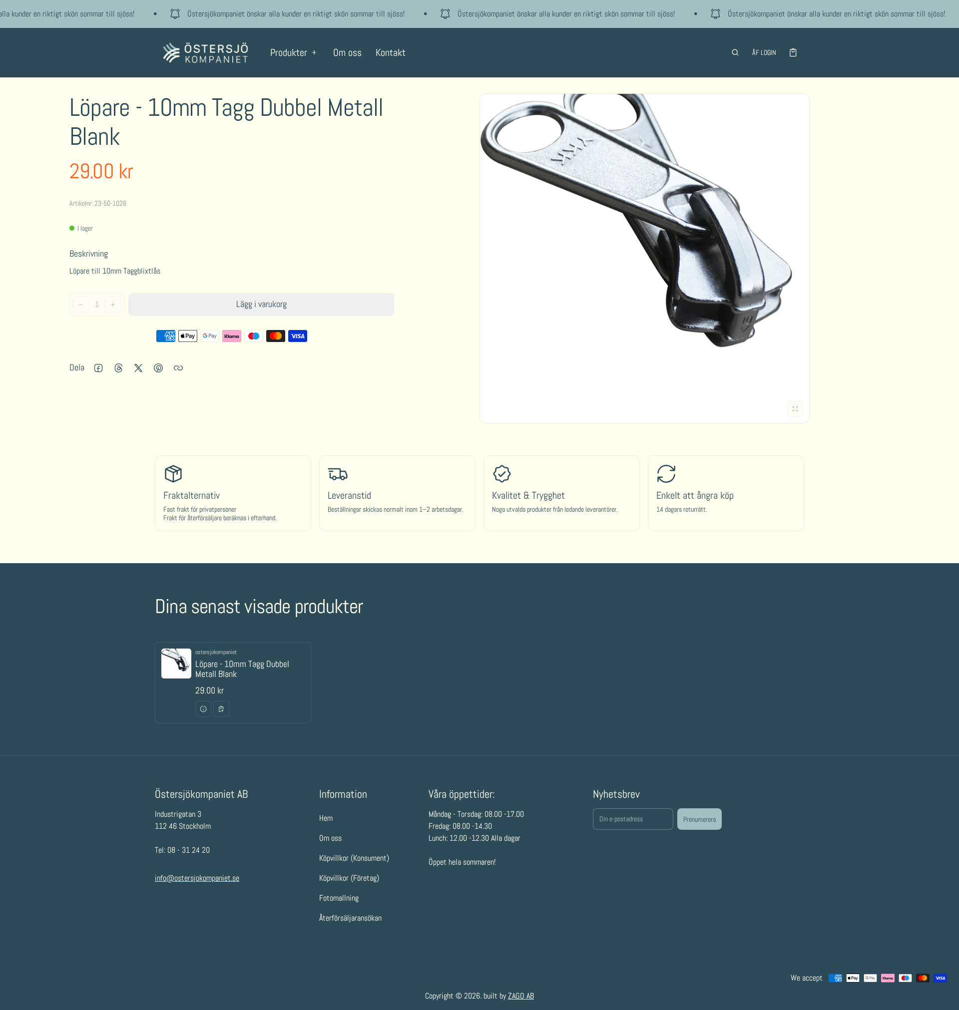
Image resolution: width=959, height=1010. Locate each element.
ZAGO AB (521, 996)
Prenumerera (699, 819)
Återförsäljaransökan (350, 918)
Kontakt (391, 52)
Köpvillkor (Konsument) (354, 858)
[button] (735, 52)
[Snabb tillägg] (221, 709)
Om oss (347, 52)
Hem (326, 818)
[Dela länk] (178, 368)
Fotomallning (339, 898)
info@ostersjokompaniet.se (197, 878)
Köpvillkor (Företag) (349, 878)
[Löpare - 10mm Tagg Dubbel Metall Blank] (233, 683)
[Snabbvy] (203, 709)
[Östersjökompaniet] (205, 52)
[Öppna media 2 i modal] (644, 258)
